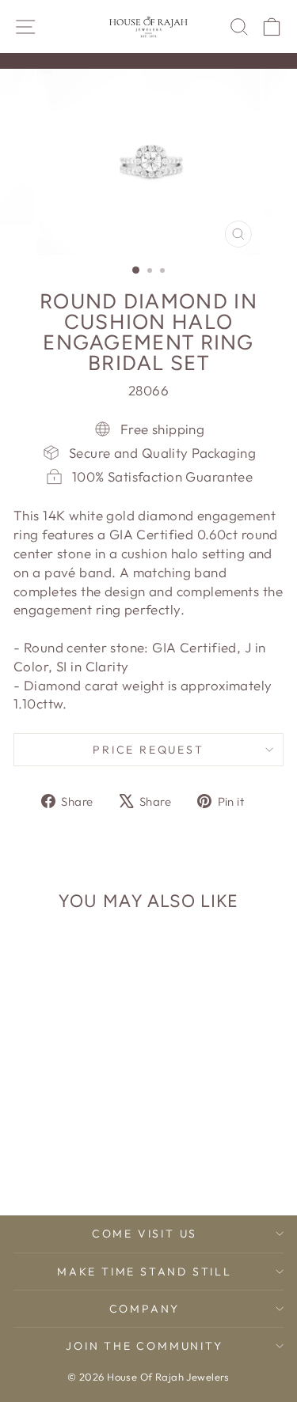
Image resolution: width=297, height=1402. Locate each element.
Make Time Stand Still (144, 1271)
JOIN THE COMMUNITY (144, 1346)
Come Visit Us (144, 1233)
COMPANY (145, 1309)
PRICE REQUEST (148, 750)
